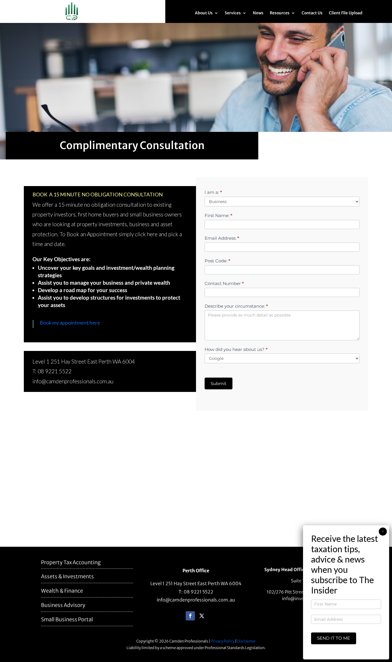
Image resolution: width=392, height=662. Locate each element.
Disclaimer (246, 641)
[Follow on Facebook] (190, 615)
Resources (280, 13)
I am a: (213, 192)
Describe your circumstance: (236, 306)
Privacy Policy (222, 641)
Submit (218, 383)
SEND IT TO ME (333, 638)
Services (233, 13)
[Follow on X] (201, 615)
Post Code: (217, 260)
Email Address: (222, 238)
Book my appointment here (70, 322)
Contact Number (224, 283)
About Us (204, 13)
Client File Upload (345, 13)
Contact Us (312, 13)
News (258, 13)
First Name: (218, 215)
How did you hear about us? (236, 349)
